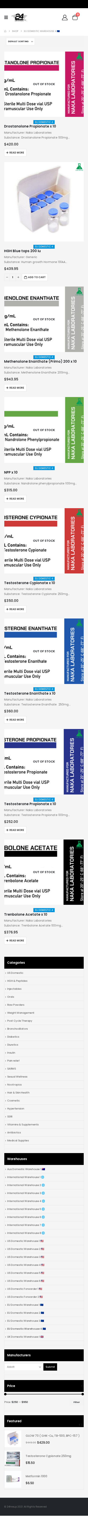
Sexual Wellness (17, 1077)
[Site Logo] (19, 17)
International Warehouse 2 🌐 (26, 1185)
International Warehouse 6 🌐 (26, 1217)
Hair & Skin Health (18, 1093)
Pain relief (13, 1061)
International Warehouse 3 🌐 (26, 1193)
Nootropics (14, 1085)
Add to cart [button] (37, 277)
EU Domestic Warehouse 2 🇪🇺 (25, 1313)
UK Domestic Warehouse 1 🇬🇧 (25, 1337)
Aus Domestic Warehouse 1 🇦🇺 (26, 1169)
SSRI (9, 1116)
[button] (7, 17)
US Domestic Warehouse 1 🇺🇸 (25, 1241)
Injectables (14, 989)
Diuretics (12, 1045)
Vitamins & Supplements (23, 1124)
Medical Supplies (18, 1140)
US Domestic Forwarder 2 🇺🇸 (25, 1297)
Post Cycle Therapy (19, 1021)
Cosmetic (13, 1101)
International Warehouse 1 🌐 (25, 1177)
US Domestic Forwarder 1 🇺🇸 (24, 1289)
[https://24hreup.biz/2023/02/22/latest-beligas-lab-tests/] (79, 56)
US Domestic (15, 973)
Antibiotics (14, 1132)
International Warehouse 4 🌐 (26, 1201)
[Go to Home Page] (5, 31)
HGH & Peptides (17, 981)
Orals (10, 997)
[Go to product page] (44, 84)
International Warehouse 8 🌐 (26, 1233)
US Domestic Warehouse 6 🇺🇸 (25, 1281)
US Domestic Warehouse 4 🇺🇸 (25, 1265)
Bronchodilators (17, 1029)
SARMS (11, 1069)
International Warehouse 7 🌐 (26, 1225)
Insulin (11, 1053)
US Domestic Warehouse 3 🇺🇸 (25, 1257)
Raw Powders (15, 1005)
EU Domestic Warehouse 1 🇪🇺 (25, 1305)
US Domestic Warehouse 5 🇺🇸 (25, 1273)
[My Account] (65, 17)
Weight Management (20, 1013)
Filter (76, 1402)
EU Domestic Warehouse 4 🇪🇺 (26, 1329)
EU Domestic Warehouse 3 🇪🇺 (25, 1321)
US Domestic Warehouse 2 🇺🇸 (25, 1249)
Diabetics (13, 1037)
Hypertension (15, 1108)
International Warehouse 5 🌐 (26, 1209)
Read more (16, 152)
